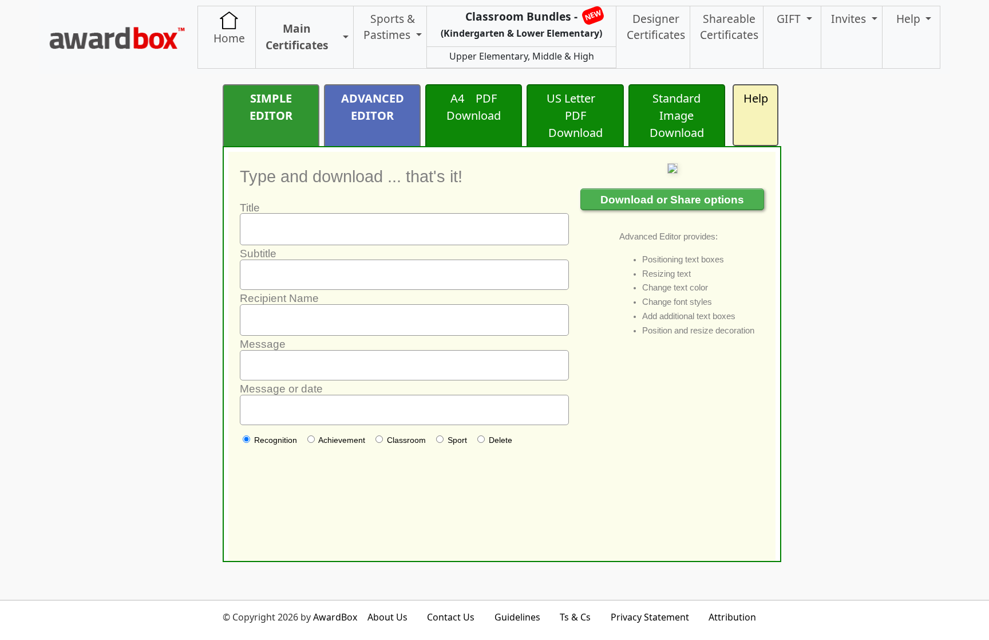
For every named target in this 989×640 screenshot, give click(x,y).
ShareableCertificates (729, 27)
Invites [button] (850, 18)
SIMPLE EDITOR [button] (271, 107)
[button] (343, 37)
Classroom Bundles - (521, 23)
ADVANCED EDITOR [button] (372, 107)
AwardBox (335, 617)
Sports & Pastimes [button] (389, 27)
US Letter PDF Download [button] (575, 115)
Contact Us (450, 617)
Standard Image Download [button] (677, 115)
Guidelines (517, 617)
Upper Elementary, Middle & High (521, 56)
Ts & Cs (575, 617)
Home (229, 38)
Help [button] (909, 18)
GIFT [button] (790, 18)
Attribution (732, 617)
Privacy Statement (650, 617)
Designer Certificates (656, 27)
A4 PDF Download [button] (473, 107)
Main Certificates (297, 37)
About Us (387, 617)
